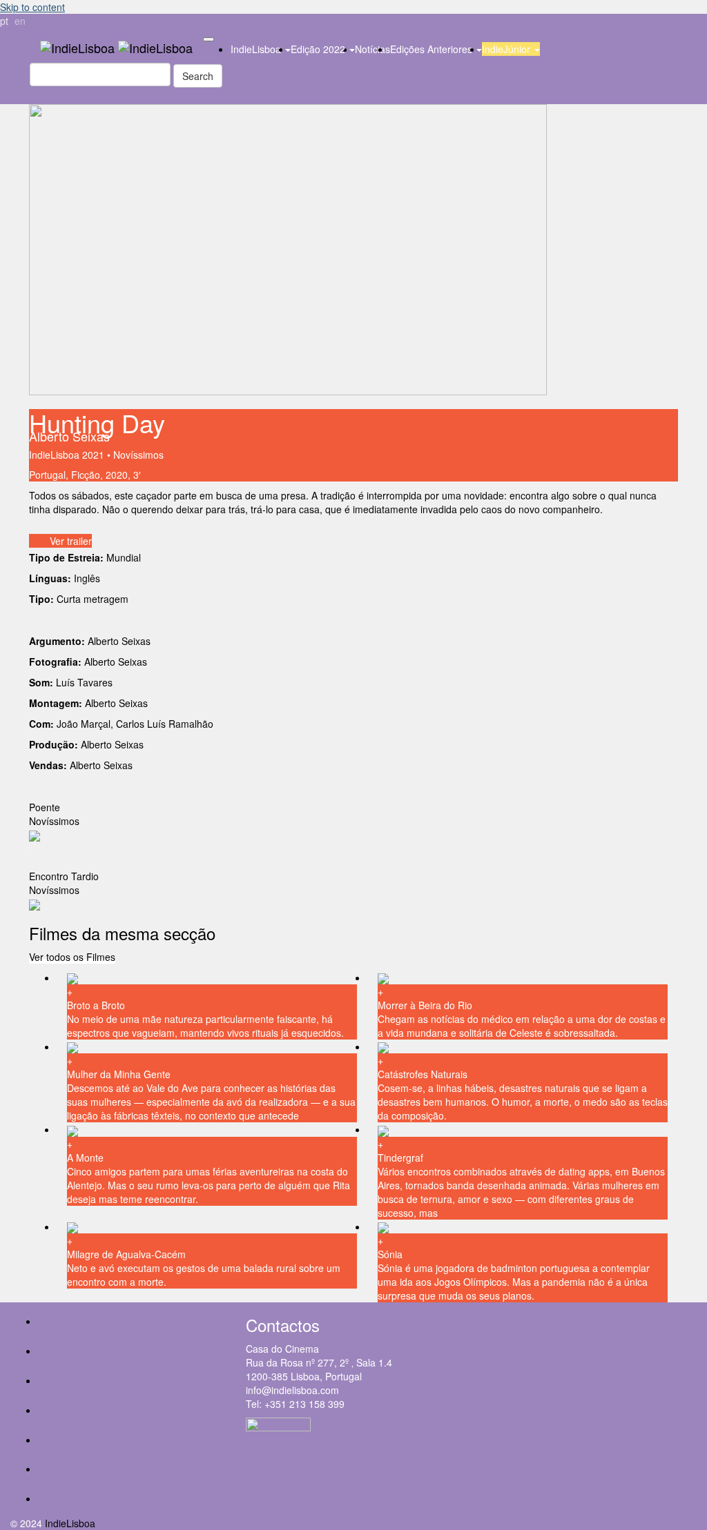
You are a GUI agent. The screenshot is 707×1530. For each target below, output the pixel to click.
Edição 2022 (319, 49)
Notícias (372, 49)
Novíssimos (138, 454)
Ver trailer (71, 541)
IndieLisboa (257, 49)
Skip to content (32, 7)
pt (4, 21)
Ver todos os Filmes (72, 957)
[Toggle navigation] (208, 39)
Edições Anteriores (432, 49)
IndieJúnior (507, 49)
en (20, 21)
